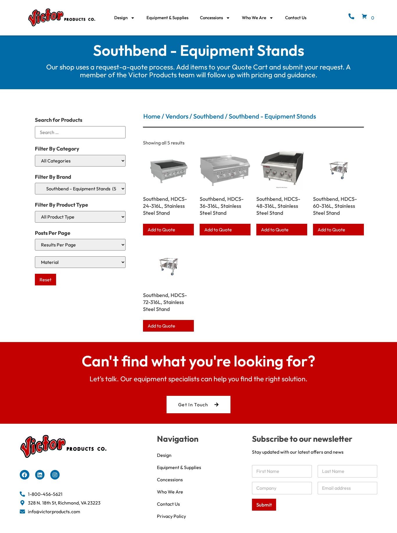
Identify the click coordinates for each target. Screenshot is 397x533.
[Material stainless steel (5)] (80, 262)
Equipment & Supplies (167, 17)
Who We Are (254, 17)
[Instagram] (55, 474)
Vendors (176, 116)
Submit (264, 505)
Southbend (208, 116)
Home (151, 116)
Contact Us (295, 17)
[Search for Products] (80, 132)
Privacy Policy (171, 516)
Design (121, 17)
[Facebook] (24, 474)
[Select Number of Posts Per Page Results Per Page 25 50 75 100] (80, 245)
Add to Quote (161, 229)
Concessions (211, 17)
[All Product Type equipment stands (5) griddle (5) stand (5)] (80, 217)
